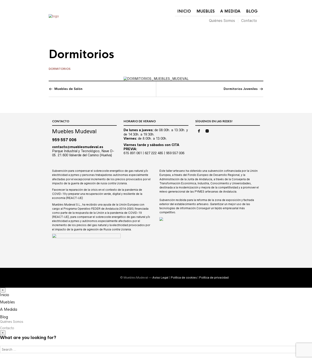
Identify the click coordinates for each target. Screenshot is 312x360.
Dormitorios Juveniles (241, 89)
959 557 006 (64, 140)
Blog (252, 11)
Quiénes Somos (222, 20)
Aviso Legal (160, 277)
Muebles (205, 11)
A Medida (230, 11)
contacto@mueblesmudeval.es (77, 147)
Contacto (249, 20)
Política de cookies (184, 277)
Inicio (184, 11)
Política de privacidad (214, 277)
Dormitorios (60, 69)
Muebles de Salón (68, 89)
